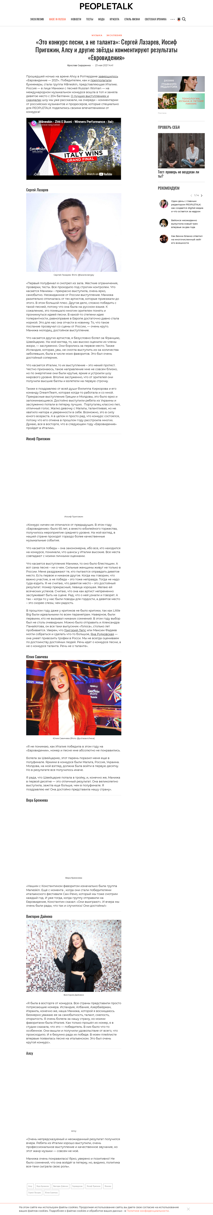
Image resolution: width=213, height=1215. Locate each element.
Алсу (30, 1186)
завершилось (108, 76)
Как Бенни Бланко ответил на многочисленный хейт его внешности (187, 239)
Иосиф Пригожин (93, 1186)
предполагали (100, 80)
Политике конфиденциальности (148, 1210)
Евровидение (77, 1186)
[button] (201, 195)
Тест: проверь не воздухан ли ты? (178, 174)
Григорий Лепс (75, 630)
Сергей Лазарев (34, 1192)
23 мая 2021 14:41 (104, 65)
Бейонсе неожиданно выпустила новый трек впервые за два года (184, 224)
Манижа (108, 1186)
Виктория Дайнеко (60, 1186)
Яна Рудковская (102, 634)
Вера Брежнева (43, 1186)
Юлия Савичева (51, 1192)
